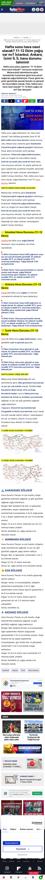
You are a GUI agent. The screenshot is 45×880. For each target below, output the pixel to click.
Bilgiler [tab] (13, 829)
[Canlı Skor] (37, 9)
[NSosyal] (18, 101)
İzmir (3, 339)
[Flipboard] (25, 101)
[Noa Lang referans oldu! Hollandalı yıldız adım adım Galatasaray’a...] (11, 726)
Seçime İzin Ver (22, 854)
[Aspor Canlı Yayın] (33, 9)
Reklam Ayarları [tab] (26, 829)
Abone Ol (37, 793)
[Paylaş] (40, 101)
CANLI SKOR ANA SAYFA (6, 3)
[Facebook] (4, 101)
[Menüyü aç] (2, 9)
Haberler (16, 37)
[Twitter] (11, 101)
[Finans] (22, 748)
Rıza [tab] (4, 829)
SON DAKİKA (33, 873)
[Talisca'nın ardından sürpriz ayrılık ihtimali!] (33, 701)
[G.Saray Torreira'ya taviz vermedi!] (11, 701)
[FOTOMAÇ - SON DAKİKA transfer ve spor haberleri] (17, 9)
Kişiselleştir (21, 849)
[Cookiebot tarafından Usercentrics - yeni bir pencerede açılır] (32, 823)
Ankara (4, 293)
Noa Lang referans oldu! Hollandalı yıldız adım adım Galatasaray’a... (11, 738)
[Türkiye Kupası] (42, 9)
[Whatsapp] (32, 101)
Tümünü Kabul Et (11, 843)
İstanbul (4, 240)
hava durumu (33, 670)
